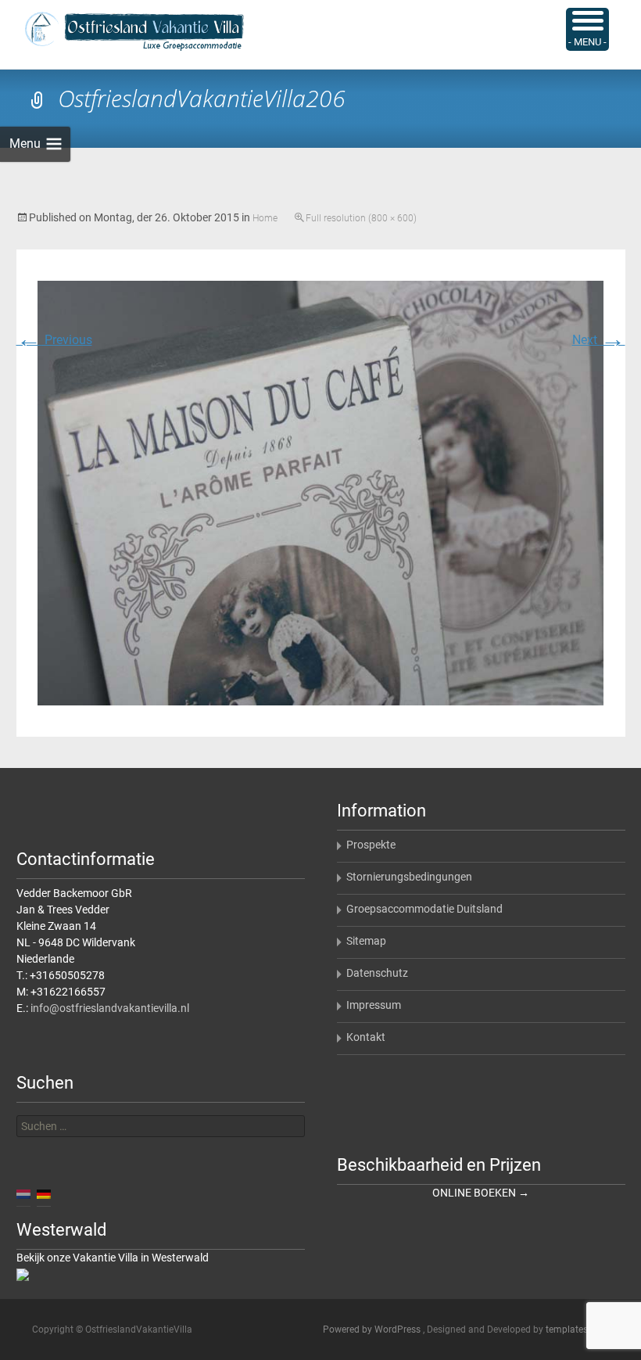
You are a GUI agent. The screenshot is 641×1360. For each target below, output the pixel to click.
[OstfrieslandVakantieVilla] (122, 31)
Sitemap (366, 941)
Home (265, 218)
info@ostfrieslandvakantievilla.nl (109, 1008)
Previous (54, 339)
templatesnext (576, 1329)
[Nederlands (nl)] (23, 1193)
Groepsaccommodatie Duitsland (424, 908)
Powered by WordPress (373, 1329)
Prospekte (371, 844)
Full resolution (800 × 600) (361, 218)
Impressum (373, 1005)
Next (598, 339)
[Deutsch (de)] (44, 1193)
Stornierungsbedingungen (409, 876)
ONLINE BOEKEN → (480, 1192)
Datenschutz (377, 973)
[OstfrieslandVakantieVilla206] (320, 492)
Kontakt (365, 1037)
